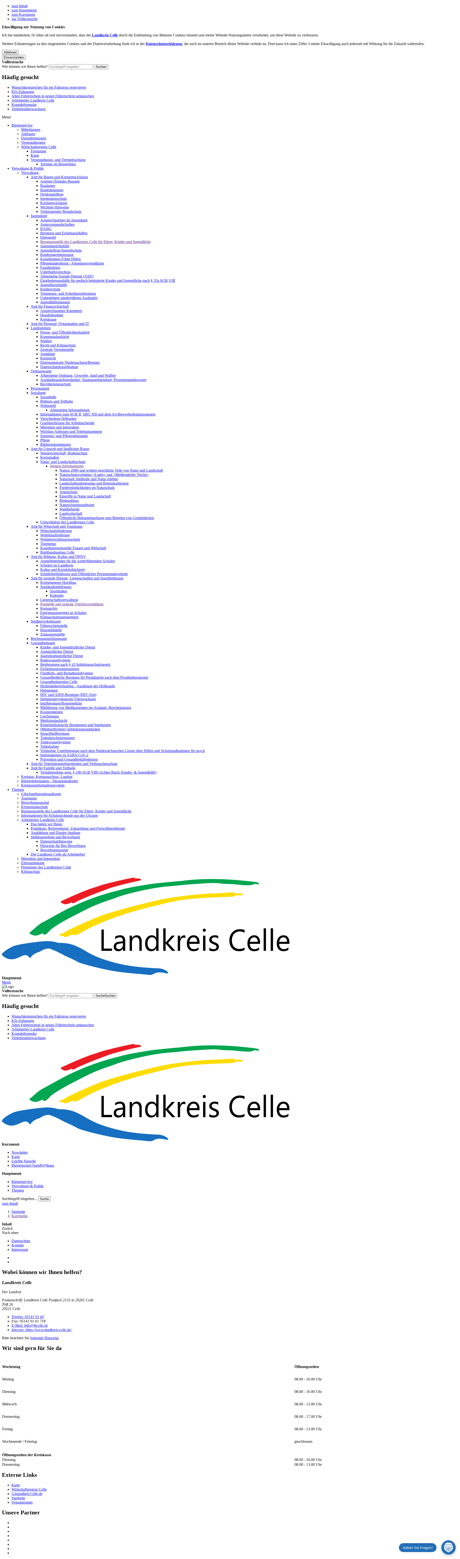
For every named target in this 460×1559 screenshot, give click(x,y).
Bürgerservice (22, 125)
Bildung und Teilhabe (56, 401)
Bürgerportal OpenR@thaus (33, 1165)
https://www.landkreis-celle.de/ (42, 1330)
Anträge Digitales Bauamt (60, 181)
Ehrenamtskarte (33, 863)
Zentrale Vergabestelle (57, 350)
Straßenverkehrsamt (46, 621)
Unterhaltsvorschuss (55, 272)
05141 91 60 (28, 1317)
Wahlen (46, 341)
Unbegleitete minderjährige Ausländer (69, 298)
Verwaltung (30, 173)
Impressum (20, 1249)
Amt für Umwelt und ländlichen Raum (60, 449)
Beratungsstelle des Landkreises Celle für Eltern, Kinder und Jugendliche (95, 242)
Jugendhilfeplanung (55, 302)
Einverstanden (14, 57)
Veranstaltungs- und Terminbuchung (58, 160)
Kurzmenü (20, 1216)
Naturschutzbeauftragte (76, 505)
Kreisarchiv (49, 608)
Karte (35, 155)
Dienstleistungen (33, 138)
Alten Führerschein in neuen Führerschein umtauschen (53, 96)
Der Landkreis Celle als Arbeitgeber (58, 854)
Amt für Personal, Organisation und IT (60, 324)
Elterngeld (48, 237)
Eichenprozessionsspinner (59, 669)
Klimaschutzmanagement (59, 617)
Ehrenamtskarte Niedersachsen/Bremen (70, 362)
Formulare (38, 151)
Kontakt (18, 1245)
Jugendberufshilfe (53, 285)
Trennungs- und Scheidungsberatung (68, 293)
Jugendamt (39, 216)
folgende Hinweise (44, 1338)
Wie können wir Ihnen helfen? (25, 66)
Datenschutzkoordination (59, 367)
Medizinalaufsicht (53, 721)
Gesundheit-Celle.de (27, 1494)
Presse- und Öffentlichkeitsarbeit (64, 332)
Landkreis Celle (105, 35)
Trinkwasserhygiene (55, 742)
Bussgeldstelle (51, 630)
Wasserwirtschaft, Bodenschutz (63, 453)
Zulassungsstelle (52, 634)
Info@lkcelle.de (30, 1325)
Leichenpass (49, 716)
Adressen (28, 134)
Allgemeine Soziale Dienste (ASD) (66, 276)
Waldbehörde (69, 509)
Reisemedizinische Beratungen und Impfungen (75, 725)
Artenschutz (68, 492)
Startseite (18, 1212)
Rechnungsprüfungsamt (49, 639)
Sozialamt (38, 393)
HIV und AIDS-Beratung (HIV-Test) (68, 695)
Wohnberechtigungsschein (60, 539)
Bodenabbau (69, 500)
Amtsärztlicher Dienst (56, 651)
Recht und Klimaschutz (58, 345)
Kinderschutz (50, 289)
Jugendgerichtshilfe (54, 246)
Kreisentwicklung (53, 203)
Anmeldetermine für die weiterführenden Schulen (77, 561)
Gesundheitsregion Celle (58, 682)
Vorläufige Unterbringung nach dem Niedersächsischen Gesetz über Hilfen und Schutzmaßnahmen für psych (122, 751)
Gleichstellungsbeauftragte (41, 794)
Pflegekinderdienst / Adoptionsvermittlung (72, 263)
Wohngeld (48, 406)
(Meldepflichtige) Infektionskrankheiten (70, 729)
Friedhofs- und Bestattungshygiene (66, 673)
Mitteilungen (30, 130)
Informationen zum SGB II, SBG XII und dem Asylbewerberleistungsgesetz (97, 414)
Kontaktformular (24, 105)
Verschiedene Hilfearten (58, 419)
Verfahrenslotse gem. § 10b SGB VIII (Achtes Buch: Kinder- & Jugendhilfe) (98, 772)
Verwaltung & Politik (28, 168)
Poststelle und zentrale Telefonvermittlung (72, 604)
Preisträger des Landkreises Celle (46, 867)
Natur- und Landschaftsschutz (63, 462)
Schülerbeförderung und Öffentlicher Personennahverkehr (84, 574)
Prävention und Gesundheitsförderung (69, 759)
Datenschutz (21, 1241)
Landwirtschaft (70, 513)
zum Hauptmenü (24, 10)
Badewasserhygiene (55, 660)
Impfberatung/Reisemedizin (61, 703)
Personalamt (40, 388)
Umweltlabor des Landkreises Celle (67, 522)
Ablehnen (10, 52)
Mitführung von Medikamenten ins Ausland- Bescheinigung (85, 708)
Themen (18, 790)
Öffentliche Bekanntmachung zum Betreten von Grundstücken (106, 518)
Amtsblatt (47, 354)
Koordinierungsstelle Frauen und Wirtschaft (73, 548)
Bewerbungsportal (35, 802)
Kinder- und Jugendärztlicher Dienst (67, 647)
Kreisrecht (48, 358)
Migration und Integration (59, 427)
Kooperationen (51, 712)
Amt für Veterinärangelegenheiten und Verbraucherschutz (74, 764)
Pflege (45, 440)
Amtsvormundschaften (57, 224)
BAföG (46, 229)
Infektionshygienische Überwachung (68, 699)
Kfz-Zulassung (23, 92)
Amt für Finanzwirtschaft (50, 306)
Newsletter (20, 1152)
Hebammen (49, 690)
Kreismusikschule (34, 807)
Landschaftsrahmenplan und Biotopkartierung (94, 483)
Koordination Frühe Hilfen (60, 259)
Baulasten (47, 186)
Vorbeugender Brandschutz (60, 211)
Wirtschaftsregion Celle (38, 147)
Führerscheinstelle (54, 626)
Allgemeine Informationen (70, 410)
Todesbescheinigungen (57, 738)
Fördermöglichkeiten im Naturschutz (87, 488)
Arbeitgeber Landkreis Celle (33, 100)
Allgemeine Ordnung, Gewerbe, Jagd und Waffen (78, 375)
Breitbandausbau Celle (57, 552)
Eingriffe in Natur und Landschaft (85, 496)
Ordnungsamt (41, 371)
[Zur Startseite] (230, 927)
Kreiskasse (48, 319)
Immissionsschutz (53, 199)
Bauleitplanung (51, 190)
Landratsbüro (41, 328)
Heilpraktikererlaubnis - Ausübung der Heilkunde (77, 686)
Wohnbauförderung (55, 535)
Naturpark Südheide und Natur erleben (88, 479)
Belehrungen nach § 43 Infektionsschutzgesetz (75, 664)
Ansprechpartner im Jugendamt (63, 220)
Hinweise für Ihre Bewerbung (63, 846)
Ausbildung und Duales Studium (55, 833)
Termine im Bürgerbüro (58, 164)
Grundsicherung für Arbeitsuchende (67, 423)
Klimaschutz (30, 871)
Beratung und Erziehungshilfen (63, 233)
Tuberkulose (49, 746)
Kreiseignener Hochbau (58, 582)
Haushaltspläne (51, 315)
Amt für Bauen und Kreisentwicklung (59, 177)
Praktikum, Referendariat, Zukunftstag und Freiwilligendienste (78, 828)
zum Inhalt (20, 6)
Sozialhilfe (48, 397)
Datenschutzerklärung (164, 44)
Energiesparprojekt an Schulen (63, 613)
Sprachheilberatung (54, 733)
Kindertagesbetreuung (57, 255)
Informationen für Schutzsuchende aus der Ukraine (59, 815)
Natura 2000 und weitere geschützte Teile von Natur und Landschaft (111, 470)
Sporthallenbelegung (55, 587)
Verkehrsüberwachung (29, 109)
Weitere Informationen (67, 466)
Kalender (57, 595)
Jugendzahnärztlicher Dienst (61, 656)
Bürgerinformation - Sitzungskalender (49, 781)
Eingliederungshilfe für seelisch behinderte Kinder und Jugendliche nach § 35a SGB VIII (107, 280)
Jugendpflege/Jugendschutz (61, 250)
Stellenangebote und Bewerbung (55, 837)
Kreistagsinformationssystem (42, 785)
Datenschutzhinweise (56, 841)
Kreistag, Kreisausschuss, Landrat (46, 777)
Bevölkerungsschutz (55, 384)
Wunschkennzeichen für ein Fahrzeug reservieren (49, 87)
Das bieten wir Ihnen (46, 824)
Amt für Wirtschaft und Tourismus (56, 526)
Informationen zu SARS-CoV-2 (64, 755)
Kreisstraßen (49, 457)
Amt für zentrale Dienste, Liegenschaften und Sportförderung (77, 578)
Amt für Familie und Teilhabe (53, 768)
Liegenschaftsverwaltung (59, 600)
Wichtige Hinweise (54, 207)
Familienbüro (50, 268)
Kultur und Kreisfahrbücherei (62, 570)
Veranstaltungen (33, 142)
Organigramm (22, 1502)
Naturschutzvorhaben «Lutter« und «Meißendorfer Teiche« (104, 475)
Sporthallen (58, 591)
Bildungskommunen (55, 444)
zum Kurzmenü (23, 14)
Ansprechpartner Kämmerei (61, 311)
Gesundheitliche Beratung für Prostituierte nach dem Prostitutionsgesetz (94, 677)
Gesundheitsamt (43, 643)
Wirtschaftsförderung (56, 531)
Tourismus (48, 544)
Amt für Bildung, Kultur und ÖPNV (58, 557)
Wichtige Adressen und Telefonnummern (71, 431)
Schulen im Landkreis (56, 565)
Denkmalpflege (51, 194)
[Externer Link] (235, 1523)
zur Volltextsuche (25, 19)
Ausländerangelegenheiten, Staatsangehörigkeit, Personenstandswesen (93, 380)
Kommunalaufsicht (54, 337)
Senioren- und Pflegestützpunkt (64, 436)
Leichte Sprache (24, 1161)
